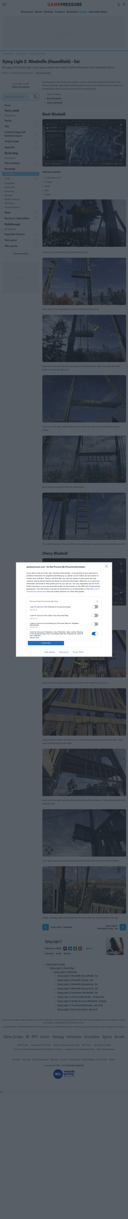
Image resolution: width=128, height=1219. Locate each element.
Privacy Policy (78, 652)
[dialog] (64, 609)
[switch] (95, 606)
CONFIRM (46, 643)
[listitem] (64, 601)
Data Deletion (49, 652)
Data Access (64, 652)
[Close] (107, 567)
